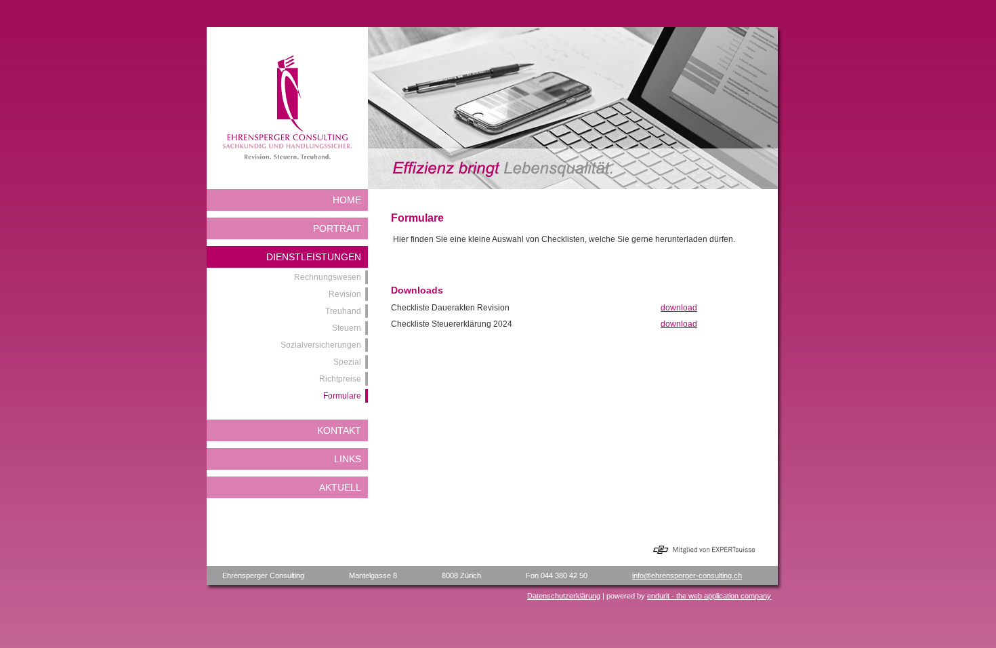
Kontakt (339, 430)
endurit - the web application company (709, 596)
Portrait (337, 228)
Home (347, 200)
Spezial (347, 362)
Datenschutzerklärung (563, 596)
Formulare (342, 396)
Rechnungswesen (327, 277)
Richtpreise (340, 379)
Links (347, 458)
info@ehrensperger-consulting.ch (687, 575)
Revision (345, 294)
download (679, 307)
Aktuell (340, 487)
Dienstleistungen (313, 256)
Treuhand (343, 311)
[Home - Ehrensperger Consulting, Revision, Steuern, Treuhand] (287, 156)
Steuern (346, 328)
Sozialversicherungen (321, 345)
